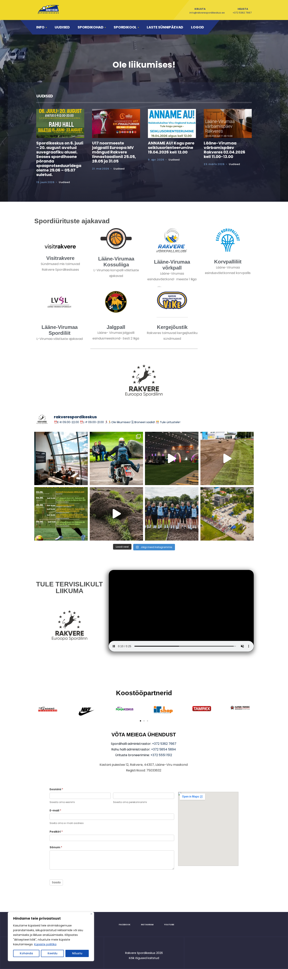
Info (40, 27)
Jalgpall (116, 327)
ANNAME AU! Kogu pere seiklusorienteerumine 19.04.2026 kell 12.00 (171, 147)
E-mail (55, 810)
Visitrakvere (60, 258)
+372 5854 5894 (163, 749)
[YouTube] (238, 27)
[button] (140, 720)
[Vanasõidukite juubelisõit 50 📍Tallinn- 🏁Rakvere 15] (116, 458)
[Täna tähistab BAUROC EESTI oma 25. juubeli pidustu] (171, 458)
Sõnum (56, 847)
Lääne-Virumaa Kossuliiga (116, 262)
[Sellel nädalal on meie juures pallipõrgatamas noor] (61, 514)
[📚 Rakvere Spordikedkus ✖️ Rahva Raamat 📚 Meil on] (61, 458)
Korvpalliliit (228, 262)
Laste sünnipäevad (165, 27)
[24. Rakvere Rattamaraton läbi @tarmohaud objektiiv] (227, 514)
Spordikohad (90, 27)
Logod (197, 27)
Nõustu (77, 953)
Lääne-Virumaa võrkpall (172, 265)
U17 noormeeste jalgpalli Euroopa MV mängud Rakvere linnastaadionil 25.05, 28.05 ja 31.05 (114, 152)
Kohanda (26, 953)
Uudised (62, 27)
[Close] (91, 914)
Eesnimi (56, 789)
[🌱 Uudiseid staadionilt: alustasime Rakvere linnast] (116, 514)
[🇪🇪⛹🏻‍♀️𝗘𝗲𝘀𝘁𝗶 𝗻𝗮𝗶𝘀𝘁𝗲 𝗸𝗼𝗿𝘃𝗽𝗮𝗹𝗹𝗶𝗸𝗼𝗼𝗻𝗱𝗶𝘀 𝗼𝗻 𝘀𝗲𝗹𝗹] (171, 514)
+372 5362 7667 (164, 743)
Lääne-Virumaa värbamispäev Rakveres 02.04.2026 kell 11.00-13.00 (224, 149)
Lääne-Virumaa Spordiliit (60, 330)
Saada (56, 882)
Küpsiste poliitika (45, 944)
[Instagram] (227, 27)
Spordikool (125, 27)
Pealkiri (56, 832)
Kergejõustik (172, 327)
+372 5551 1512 (161, 755)
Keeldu (52, 953)
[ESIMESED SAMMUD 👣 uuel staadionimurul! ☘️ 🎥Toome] (227, 458)
